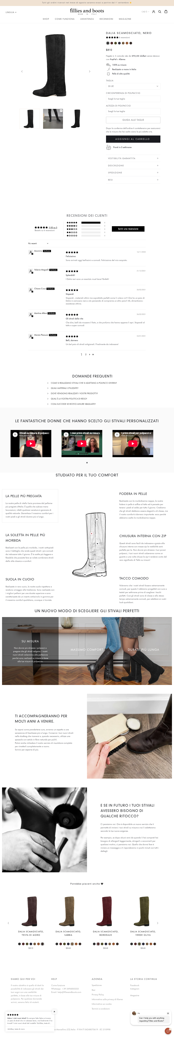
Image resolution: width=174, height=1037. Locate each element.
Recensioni (106, 19)
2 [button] (85, 354)
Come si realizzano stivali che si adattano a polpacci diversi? (84, 383)
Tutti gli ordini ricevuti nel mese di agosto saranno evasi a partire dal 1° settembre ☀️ (87, 3)
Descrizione (116, 165)
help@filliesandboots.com (69, 992)
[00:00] (53, 68)
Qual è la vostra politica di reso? (69, 399)
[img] (72, 252)
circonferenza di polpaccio (123, 93)
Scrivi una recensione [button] (128, 229)
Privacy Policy (98, 994)
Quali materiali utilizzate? (64, 388)
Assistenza (87, 19)
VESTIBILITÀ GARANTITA (121, 158)
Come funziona (65, 19)
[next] (89, 71)
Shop (46, 19)
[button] (112, 37)
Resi (110, 180)
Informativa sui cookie (102, 1004)
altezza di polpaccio (118, 106)
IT (1, 25)
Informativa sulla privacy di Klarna (107, 999)
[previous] (22, 71)
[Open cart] (166, 11)
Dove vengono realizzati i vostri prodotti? (74, 393)
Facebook (134, 985)
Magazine (125, 19)
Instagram (134, 989)
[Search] (159, 11)
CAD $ (144, 11)
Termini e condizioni (101, 1009)
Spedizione (115, 172)
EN (3, 25)
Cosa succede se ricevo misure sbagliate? (73, 404)
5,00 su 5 (53, 227)
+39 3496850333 (70, 989)
